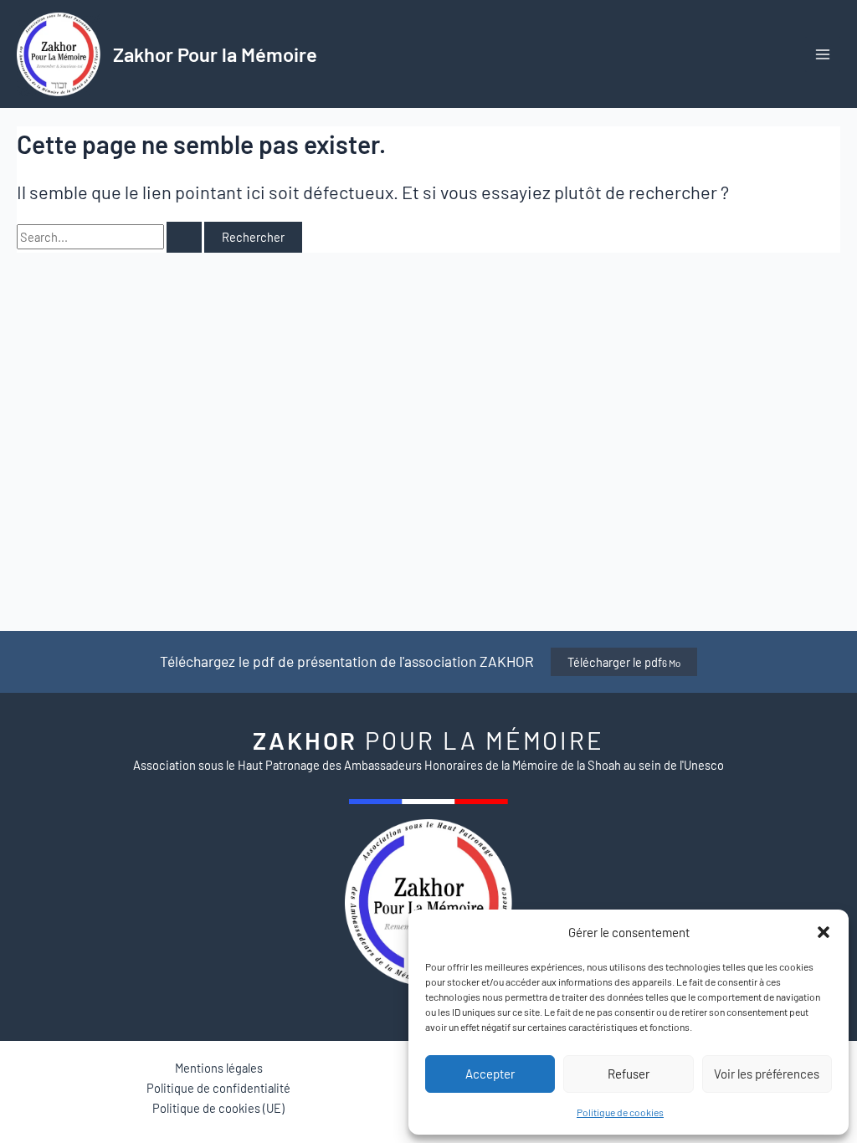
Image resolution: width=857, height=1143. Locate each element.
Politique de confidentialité (218, 1087)
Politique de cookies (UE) (218, 1107)
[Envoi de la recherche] (184, 237)
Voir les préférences (766, 1073)
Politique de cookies (620, 1112)
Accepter (490, 1073)
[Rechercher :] (110, 236)
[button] (823, 932)
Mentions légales (219, 1067)
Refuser (628, 1073)
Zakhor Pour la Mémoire (215, 54)
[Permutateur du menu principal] (822, 54)
